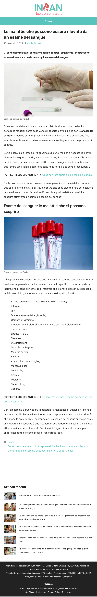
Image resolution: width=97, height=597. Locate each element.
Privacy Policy (54, 592)
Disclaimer (67, 592)
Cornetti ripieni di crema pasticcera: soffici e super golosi (40, 450)
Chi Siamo (29, 592)
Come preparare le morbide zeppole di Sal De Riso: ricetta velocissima (48, 446)
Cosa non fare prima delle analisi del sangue (67, 174)
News (11, 442)
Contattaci (67, 577)
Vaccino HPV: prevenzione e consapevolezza (39, 495)
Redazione (41, 592)
